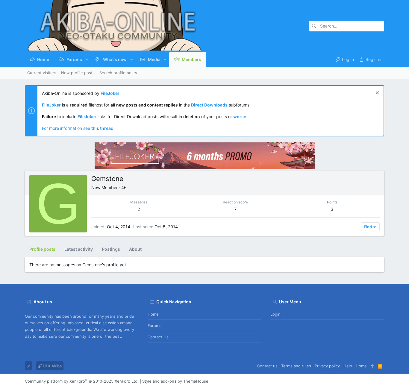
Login (275, 314)
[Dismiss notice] (376, 93)
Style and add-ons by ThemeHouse (175, 381)
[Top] (372, 365)
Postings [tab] (111, 249)
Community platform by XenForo (82, 381)
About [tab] (135, 249)
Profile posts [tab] (42, 249)
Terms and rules (296, 365)
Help (347, 365)
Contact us (158, 336)
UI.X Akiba (52, 365)
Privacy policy (327, 365)
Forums (154, 325)
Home (153, 314)
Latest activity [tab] (78, 249)
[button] (87, 59)
